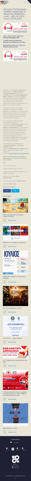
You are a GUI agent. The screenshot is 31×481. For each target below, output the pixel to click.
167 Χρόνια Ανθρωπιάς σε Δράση (12, 308)
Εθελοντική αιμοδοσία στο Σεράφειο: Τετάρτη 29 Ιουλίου (13, 215)
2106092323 (16, 466)
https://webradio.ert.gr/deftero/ (18, 153)
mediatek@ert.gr (15, 439)
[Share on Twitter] (15, 190)
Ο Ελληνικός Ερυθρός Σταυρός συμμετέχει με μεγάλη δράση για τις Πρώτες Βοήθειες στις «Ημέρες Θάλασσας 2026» (15, 393)
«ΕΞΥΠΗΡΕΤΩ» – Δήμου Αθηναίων (12, 338)
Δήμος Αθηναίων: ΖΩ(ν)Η (10, 428)
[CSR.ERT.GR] (4, 2)
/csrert (16, 464)
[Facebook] (15, 478)
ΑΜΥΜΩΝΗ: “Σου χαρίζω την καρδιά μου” (14, 242)
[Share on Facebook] (7, 190)
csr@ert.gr (16, 467)
